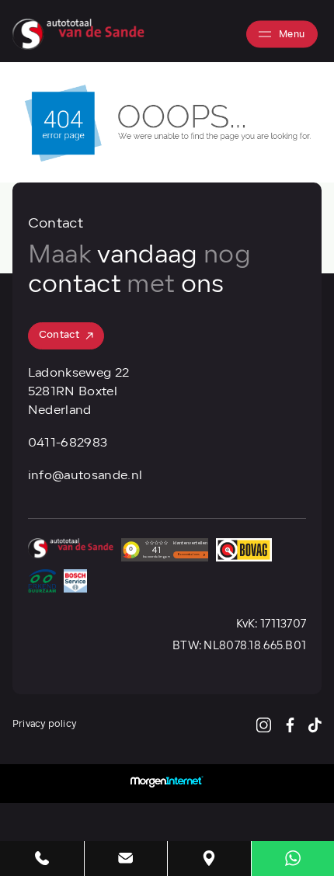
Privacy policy (44, 724)
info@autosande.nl (85, 476)
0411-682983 (68, 443)
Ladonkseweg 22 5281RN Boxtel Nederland (78, 392)
